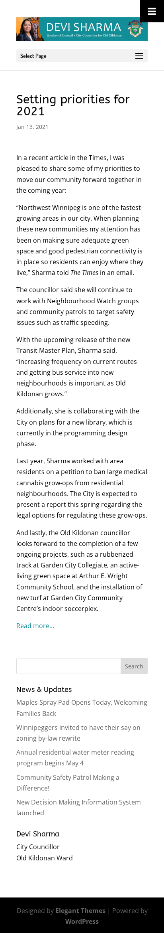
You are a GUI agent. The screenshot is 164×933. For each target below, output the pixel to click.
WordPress (82, 921)
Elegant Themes (80, 910)
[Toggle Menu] (152, 11)
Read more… (35, 625)
